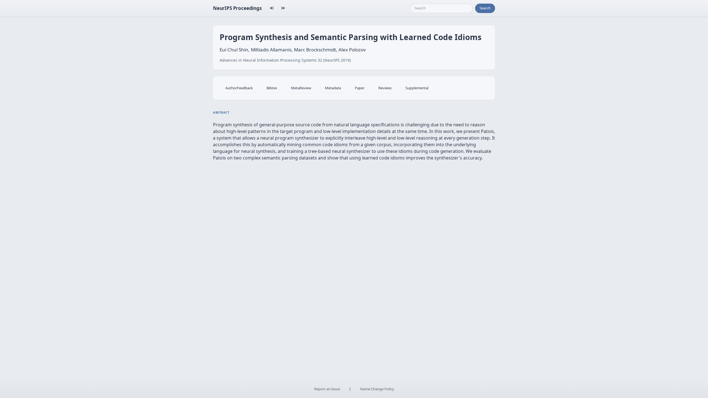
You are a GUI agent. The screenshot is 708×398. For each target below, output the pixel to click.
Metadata (333, 87)
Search (485, 8)
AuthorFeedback (239, 87)
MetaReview (301, 87)
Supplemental (416, 87)
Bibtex (272, 87)
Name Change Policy (377, 388)
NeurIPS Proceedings (237, 8)
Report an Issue (327, 388)
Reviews (385, 87)
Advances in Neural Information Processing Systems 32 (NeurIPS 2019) (285, 60)
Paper (360, 87)
